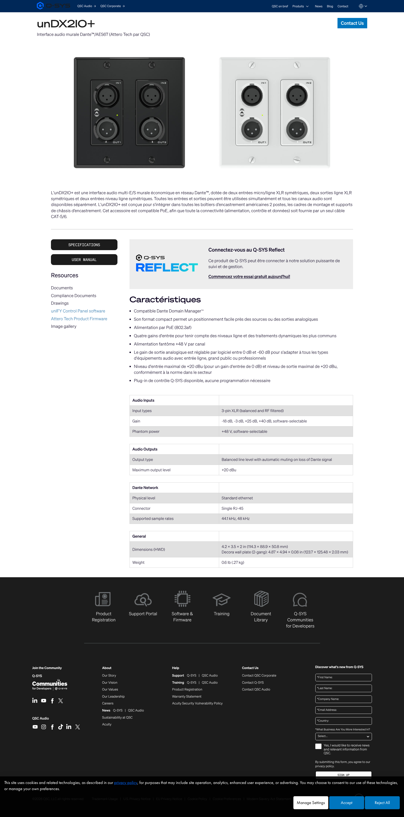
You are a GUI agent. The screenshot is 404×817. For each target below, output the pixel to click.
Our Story (109, 675)
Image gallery (63, 326)
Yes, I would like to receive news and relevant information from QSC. (347, 750)
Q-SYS (37, 676)
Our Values (110, 689)
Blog (330, 6)
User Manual (84, 259)
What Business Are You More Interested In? (342, 729)
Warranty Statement (187, 696)
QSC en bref (280, 6)
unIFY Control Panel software (78, 311)
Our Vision (109, 682)
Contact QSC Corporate (259, 675)
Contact (342, 6)
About (106, 668)
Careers (107, 703)
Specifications (84, 244)
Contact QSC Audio (256, 689)
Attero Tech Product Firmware (79, 319)
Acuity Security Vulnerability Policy (197, 703)
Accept (346, 802)
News (318, 6)
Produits (298, 6)
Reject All (382, 802)
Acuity (107, 724)
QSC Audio (40, 720)
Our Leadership (113, 696)
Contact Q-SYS (253, 682)
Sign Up (343, 775)
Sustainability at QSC (117, 717)
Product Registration (187, 689)
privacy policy (324, 766)
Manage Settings (311, 802)
